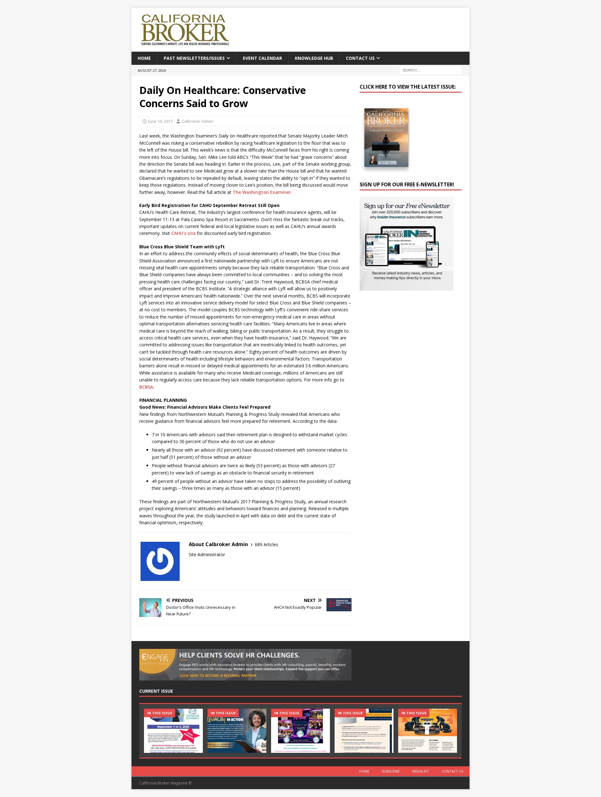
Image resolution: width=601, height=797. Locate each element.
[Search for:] (430, 70)
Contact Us (360, 58)
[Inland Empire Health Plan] (237, 731)
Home (144, 58)
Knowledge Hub (314, 58)
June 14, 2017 (160, 121)
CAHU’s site (183, 233)
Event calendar (262, 58)
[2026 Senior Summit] (173, 731)
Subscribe (391, 771)
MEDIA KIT (420, 771)
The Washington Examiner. (262, 192)
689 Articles (266, 544)
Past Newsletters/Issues (194, 58)
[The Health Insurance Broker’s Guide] (364, 731)
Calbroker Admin (197, 121)
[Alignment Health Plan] (427, 731)
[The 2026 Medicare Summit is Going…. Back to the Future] (300, 731)
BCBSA (146, 387)
